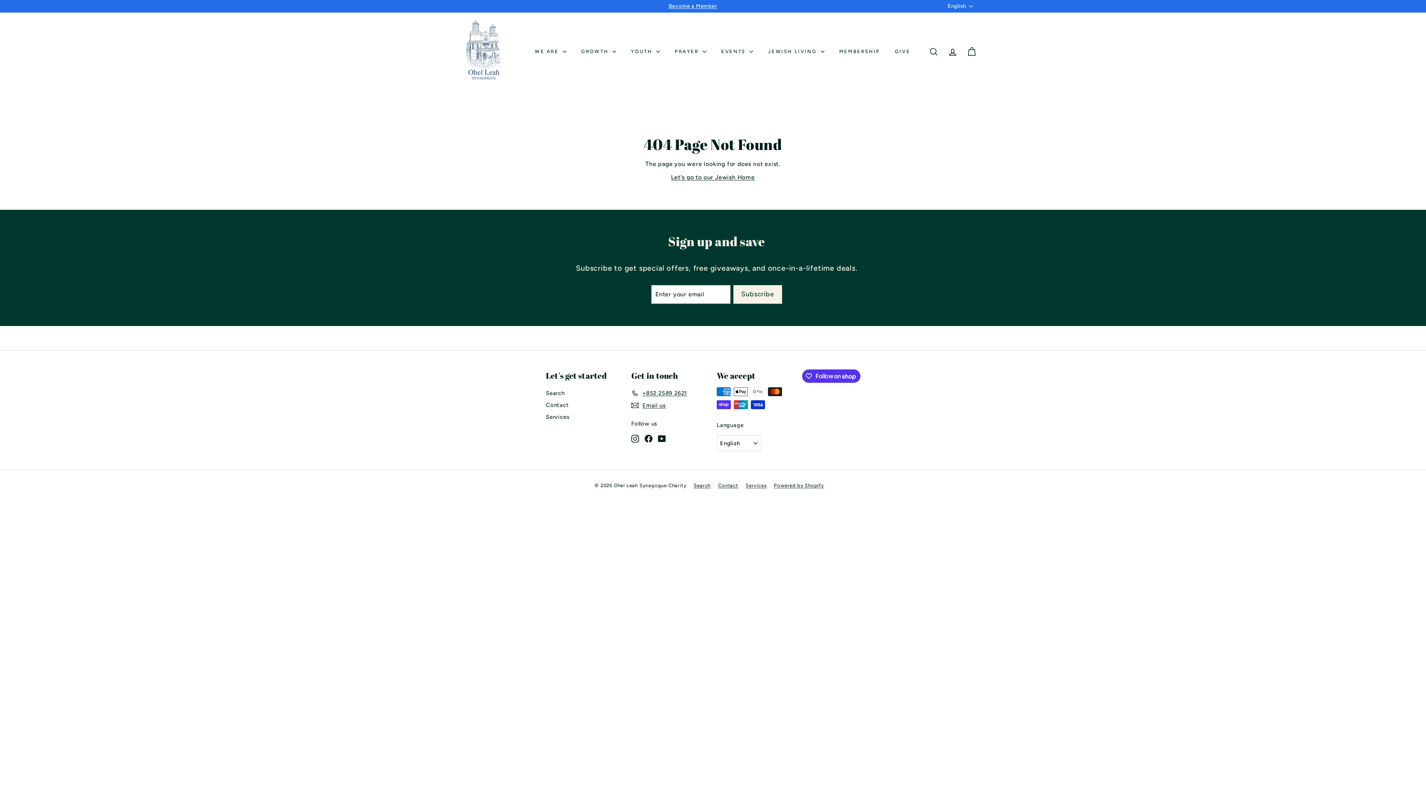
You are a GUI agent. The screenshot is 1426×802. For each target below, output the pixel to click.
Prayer (688, 51)
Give (902, 51)
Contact (557, 405)
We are (548, 51)
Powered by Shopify (799, 485)
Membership (859, 51)
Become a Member (693, 6)
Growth (596, 51)
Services (557, 417)
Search (555, 393)
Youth (642, 51)
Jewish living (793, 51)
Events (734, 51)
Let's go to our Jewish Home (713, 177)
